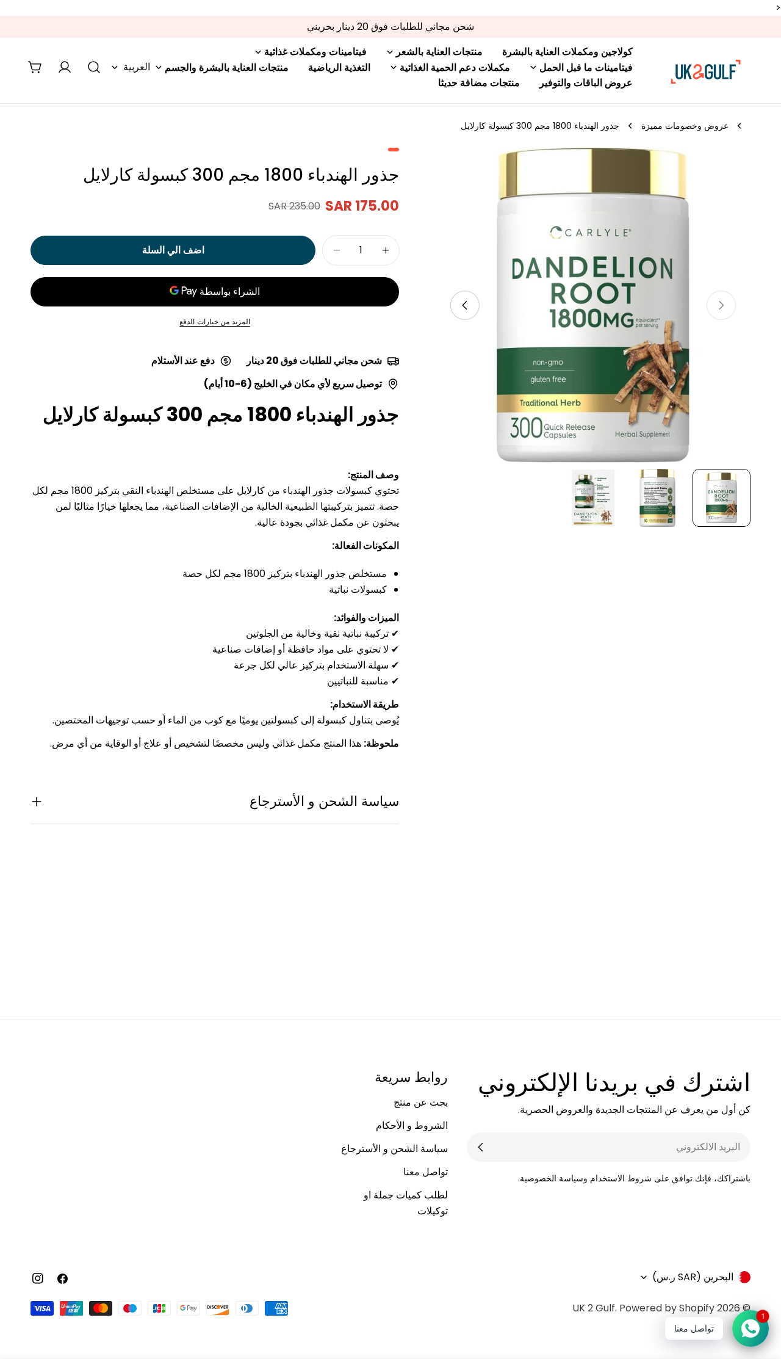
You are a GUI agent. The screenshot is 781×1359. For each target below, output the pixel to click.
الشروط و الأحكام (412, 1125)
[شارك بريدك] (481, 1147)
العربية (136, 67)
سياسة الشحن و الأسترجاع (394, 1149)
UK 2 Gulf (593, 1308)
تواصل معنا (425, 1172)
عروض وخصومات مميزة (685, 126)
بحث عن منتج (421, 1102)
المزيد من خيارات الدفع (214, 321)
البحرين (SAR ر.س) (692, 1277)
